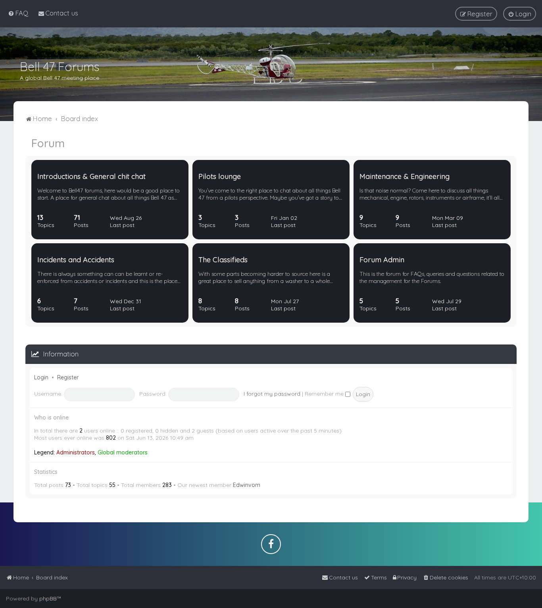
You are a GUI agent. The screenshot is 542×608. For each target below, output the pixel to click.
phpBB (48, 598)
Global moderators (123, 452)
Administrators (75, 452)
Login (41, 377)
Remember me (325, 393)
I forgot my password (272, 393)
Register (68, 377)
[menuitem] (18, 13)
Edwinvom (246, 485)
